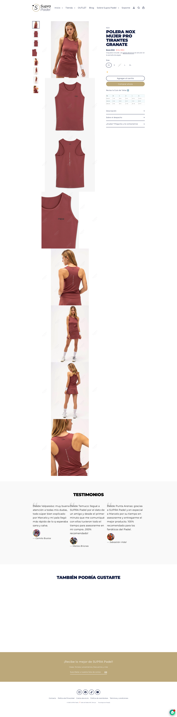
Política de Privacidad (66, 698)
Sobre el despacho (114, 117)
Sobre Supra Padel (107, 8)
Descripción (111, 111)
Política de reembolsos (99, 698)
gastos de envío (128, 53)
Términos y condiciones (119, 698)
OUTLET (82, 8)
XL (130, 65)
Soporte (126, 8)
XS (109, 65)
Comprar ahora (125, 84)
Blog (91, 8)
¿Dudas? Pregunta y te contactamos (122, 124)
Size (108, 60)
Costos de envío (82, 698)
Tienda (69, 8)
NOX (108, 28)
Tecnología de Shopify (104, 702)
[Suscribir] (105, 672)
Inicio (58, 8)
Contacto (52, 698)
